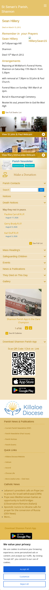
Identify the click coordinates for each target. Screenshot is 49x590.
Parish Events (10, 445)
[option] (23, 306)
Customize (24, 576)
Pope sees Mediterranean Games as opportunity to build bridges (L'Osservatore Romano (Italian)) (22, 500)
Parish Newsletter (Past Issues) (17, 433)
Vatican (8, 462)
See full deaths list (13, 112)
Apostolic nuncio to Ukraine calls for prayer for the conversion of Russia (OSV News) (22, 510)
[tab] (23, 183)
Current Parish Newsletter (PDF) (18, 428)
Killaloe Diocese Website (15, 457)
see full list (38, 243)
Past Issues (29, 165)
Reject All (24, 584)
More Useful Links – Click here (17, 479)
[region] (24, 565)
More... (7, 516)
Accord (8, 468)
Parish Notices (11, 439)
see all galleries (15, 333)
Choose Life (10, 473)
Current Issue (18, 165)
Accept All (24, 569)
